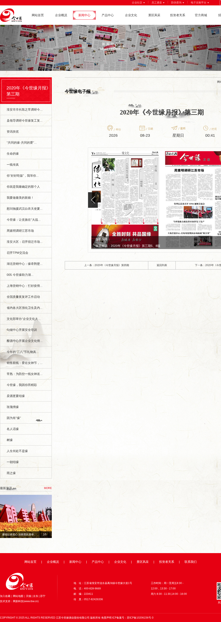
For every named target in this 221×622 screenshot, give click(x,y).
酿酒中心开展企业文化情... (25, 341)
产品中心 (108, 15)
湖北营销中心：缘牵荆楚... (25, 263)
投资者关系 (177, 15)
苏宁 (42, 596)
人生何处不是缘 (17, 451)
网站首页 (38, 15)
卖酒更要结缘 (16, 396)
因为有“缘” (14, 418)
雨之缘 (11, 473)
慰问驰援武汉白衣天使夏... (25, 208)
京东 (35, 596)
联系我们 (191, 561)
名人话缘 (13, 429)
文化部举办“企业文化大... (24, 319)
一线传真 (13, 164)
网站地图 (18, 596)
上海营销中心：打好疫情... (25, 285)
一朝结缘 (13, 462)
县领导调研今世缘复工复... (25, 120)
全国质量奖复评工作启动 (23, 296)
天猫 (28, 596)
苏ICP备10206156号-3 (140, 617)
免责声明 (106, 617)
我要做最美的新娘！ (20, 197)
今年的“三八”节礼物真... (23, 352)
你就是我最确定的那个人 (23, 186)
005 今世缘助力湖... (20, 274)
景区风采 (154, 15)
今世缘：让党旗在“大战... (24, 219)
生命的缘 (13, 153)
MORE (48, 488)
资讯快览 (13, 131)
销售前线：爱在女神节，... (25, 363)
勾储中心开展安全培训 (22, 330)
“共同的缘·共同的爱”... (22, 142)
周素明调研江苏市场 (20, 230)
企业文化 (131, 15)
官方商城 (201, 15)
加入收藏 (5, 596)
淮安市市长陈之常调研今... (25, 109)
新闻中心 (84, 15)
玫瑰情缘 (13, 407)
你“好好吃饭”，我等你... (23, 175)
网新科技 (18, 601)
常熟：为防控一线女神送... (25, 374)
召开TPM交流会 (17, 252)
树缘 (10, 440)
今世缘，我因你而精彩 (22, 385)
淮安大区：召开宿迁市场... (25, 241)
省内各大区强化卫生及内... (25, 307)
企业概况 (61, 15)
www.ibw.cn (31, 601)
